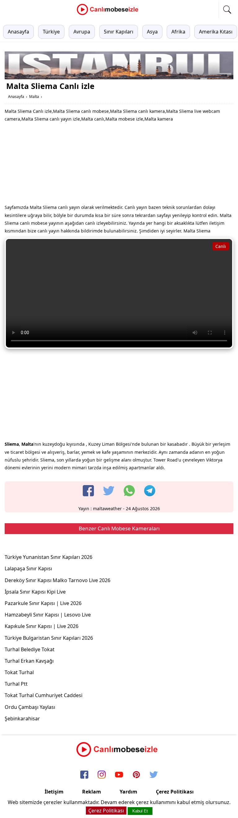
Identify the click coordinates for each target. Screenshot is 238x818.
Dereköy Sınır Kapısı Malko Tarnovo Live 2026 (57, 580)
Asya (152, 31)
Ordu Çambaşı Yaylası (30, 707)
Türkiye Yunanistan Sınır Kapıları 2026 (48, 557)
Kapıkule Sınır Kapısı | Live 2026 (41, 626)
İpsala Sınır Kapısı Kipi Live (35, 591)
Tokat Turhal (19, 672)
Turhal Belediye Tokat (30, 649)
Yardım (128, 791)
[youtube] (119, 775)
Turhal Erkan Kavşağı (29, 660)
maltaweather (107, 508)
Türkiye (51, 31)
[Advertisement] (119, 164)
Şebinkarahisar (22, 718)
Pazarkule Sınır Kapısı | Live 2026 (43, 603)
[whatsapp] (129, 490)
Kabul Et (140, 811)
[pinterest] (136, 775)
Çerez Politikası (175, 791)
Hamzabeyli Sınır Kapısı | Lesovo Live (48, 614)
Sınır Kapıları (118, 31)
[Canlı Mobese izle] (109, 14)
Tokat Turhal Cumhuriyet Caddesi (43, 695)
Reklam (91, 791)
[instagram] (102, 775)
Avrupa (81, 31)
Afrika (178, 31)
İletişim (54, 791)
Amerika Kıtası (215, 31)
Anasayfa (18, 31)
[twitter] (108, 490)
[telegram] (149, 490)
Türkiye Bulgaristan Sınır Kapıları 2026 (49, 638)
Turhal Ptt (16, 683)
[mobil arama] (227, 10)
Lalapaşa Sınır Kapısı (28, 568)
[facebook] (88, 490)
